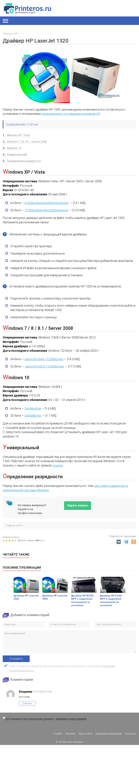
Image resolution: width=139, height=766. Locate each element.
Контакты (130, 733)
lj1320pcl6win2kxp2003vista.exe (46, 210)
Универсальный (15, 154)
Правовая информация (109, 733)
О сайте (58, 733)
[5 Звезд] (15, 541)
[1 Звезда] (4, 541)
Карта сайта (85, 733)
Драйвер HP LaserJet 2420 (26, 597)
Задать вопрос (77, 505)
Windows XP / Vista (16, 135)
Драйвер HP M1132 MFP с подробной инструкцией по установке (82, 600)
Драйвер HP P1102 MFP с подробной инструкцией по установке (111, 600)
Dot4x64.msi (33, 408)
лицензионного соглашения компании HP (71, 113)
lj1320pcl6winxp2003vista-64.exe (46, 203)
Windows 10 (12, 148)
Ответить (27, 703)
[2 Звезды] (7, 541)
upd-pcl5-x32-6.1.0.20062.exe (44, 366)
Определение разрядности (22, 161)
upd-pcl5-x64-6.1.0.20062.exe (44, 359)
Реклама (70, 733)
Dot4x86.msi (32, 415)
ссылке (57, 465)
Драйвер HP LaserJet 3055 (54, 597)
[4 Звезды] (12, 541)
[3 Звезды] (9, 541)
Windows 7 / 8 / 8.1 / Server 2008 (25, 141)
